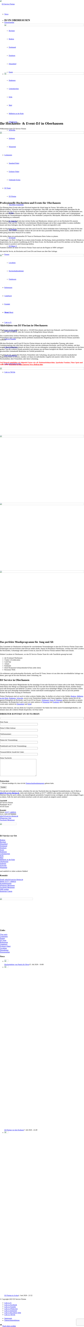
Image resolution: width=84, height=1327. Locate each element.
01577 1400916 (10, 812)
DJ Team (3, 940)
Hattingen (12, 698)
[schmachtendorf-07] (42, 369)
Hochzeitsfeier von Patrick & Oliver (16, 964)
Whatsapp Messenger (7, 885)
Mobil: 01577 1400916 (8, 881)
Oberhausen (4, 862)
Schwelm (20, 698)
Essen (52, 700)
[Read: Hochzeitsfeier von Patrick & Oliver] (6, 961)
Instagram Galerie (6, 891)
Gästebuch (3, 944)
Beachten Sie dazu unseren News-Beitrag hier (26, 364)
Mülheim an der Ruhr (7, 860)
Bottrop (73, 696)
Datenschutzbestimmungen (35, 783)
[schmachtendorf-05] (42, 437)
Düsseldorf (20, 704)
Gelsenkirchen (5, 854)
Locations (3, 948)
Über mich (3, 934)
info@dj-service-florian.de (9, 816)
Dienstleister (4, 950)
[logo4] (7, 4)
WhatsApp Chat (5, 818)
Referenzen (4, 942)
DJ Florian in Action (11, 1295)
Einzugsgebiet (5, 952)
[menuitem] (44, 1318)
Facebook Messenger (7, 820)
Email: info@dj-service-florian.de (11, 879)
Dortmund (45, 700)
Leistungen (4, 936)
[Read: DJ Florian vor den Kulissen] (6, 967)
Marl (1, 858)
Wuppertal (45, 702)
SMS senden (4, 889)
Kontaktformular (5, 883)
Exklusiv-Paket (5, 946)
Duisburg (59, 700)
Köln (29, 704)
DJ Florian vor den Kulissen (14, 1130)
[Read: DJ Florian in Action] (6, 1133)
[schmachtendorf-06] (42, 504)
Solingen (56, 702)
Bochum (3, 842)
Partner (2, 938)
